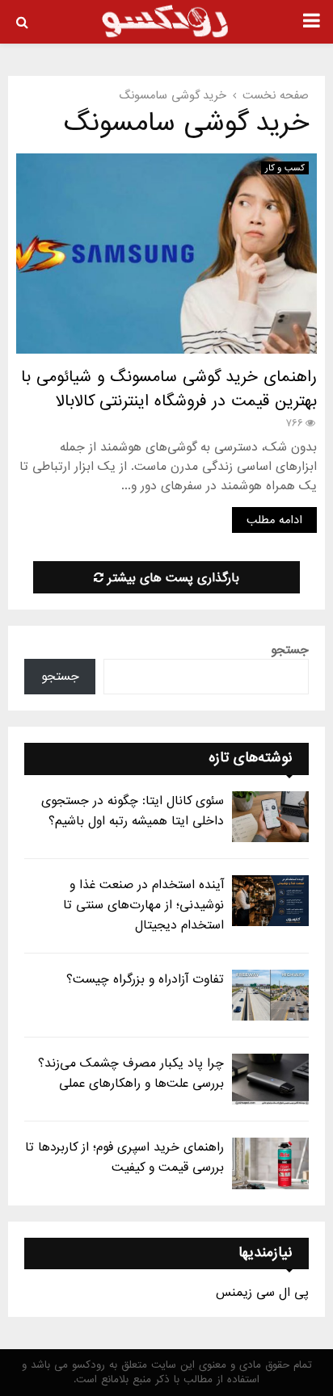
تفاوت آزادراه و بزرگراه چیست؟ (145, 979)
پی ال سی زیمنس (262, 1292)
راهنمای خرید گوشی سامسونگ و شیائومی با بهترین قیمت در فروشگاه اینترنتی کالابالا (169, 389)
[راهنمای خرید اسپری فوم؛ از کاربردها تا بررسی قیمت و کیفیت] (270, 1163)
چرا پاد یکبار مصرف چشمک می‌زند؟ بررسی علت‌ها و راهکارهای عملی (131, 1073)
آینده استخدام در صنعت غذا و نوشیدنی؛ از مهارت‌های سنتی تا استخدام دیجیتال (143, 905)
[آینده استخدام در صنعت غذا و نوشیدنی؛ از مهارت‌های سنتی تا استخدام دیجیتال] (270, 900)
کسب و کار (285, 167)
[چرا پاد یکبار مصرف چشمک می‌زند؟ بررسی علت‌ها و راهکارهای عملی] (270, 1079)
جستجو (290, 650)
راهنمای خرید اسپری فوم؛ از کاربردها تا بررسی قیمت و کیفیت (124, 1157)
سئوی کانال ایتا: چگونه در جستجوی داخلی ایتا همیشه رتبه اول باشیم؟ (132, 811)
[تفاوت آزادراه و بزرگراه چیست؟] (270, 995)
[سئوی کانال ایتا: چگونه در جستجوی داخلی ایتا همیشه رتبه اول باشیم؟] (270, 816)
